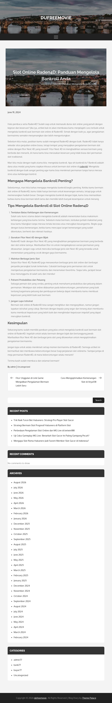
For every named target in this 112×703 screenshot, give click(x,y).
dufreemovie (56, 17)
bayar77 (18, 670)
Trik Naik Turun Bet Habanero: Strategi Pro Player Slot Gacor (44, 420)
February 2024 (21, 637)
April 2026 (19, 503)
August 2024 (20, 606)
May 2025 (18, 560)
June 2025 (18, 554)
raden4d (83, 166)
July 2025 (18, 549)
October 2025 (21, 534)
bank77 (17, 665)
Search (98, 400)
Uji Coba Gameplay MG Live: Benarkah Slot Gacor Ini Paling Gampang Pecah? (51, 435)
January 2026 (20, 518)
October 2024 (21, 596)
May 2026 (18, 498)
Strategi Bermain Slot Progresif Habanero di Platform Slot (42, 425)
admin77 (18, 659)
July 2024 (18, 611)
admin (13, 367)
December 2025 (22, 523)
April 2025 (19, 565)
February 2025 (21, 575)
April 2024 (19, 627)
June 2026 (18, 492)
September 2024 (22, 601)
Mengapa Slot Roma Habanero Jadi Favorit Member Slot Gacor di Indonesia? (51, 440)
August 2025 (20, 544)
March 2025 (20, 570)
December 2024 (22, 585)
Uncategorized (23, 367)
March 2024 (20, 632)
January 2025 (20, 580)
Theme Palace (89, 698)
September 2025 (22, 539)
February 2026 (21, 513)
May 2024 (18, 621)
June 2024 (18, 616)
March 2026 (20, 508)
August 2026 (20, 482)
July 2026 (18, 487)
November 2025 (22, 529)
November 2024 (22, 591)
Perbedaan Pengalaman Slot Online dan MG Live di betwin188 (44, 430)
